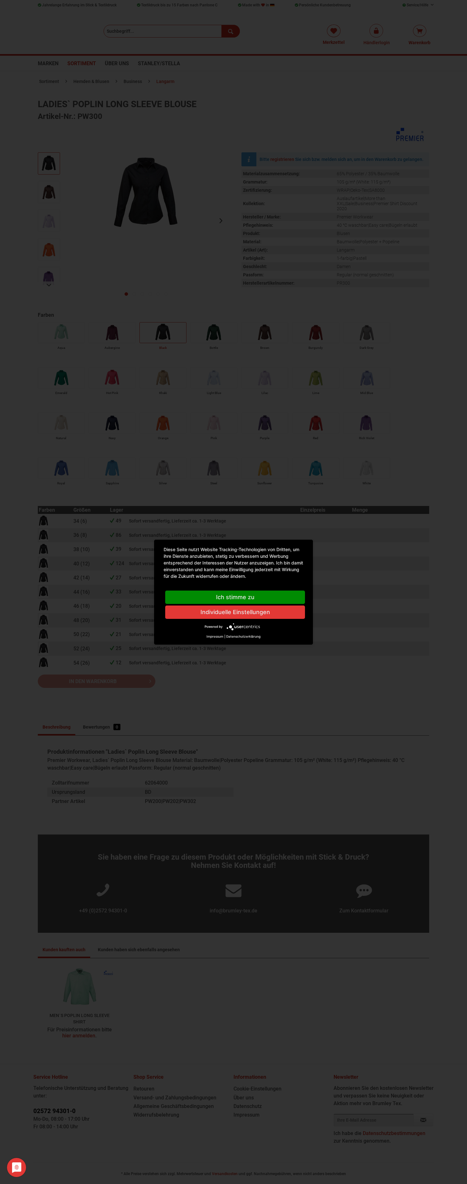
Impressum (214, 636)
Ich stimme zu (235, 597)
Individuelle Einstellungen (235, 612)
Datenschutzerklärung (243, 636)
